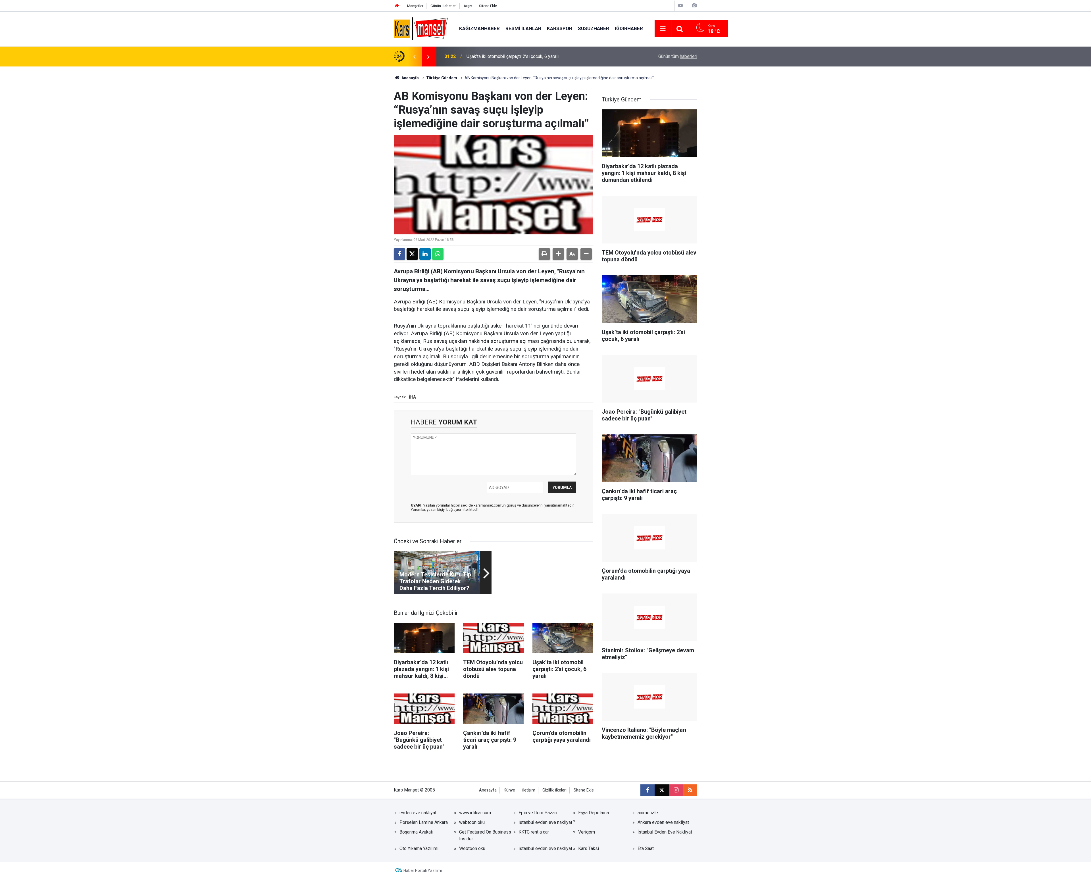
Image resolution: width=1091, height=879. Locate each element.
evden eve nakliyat (417, 812)
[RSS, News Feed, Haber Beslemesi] (690, 790)
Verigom (586, 832)
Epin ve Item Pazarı (538, 812)
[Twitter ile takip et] (662, 790)
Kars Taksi (588, 848)
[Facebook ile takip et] (647, 790)
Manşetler (415, 6)
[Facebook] (399, 254)
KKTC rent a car (534, 832)
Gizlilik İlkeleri (554, 790)
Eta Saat (646, 848)
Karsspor (559, 28)
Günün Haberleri (443, 6)
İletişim (528, 790)
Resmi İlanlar (523, 28)
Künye (509, 790)
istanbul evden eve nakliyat (545, 822)
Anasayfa (410, 78)
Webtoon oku (472, 848)
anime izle (648, 812)
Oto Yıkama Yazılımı (418, 848)
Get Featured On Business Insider (485, 835)
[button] (558, 254)
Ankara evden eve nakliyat (663, 822)
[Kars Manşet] (421, 28)
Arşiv (468, 6)
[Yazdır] (544, 254)
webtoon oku (472, 822)
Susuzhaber (593, 28)
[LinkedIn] (425, 254)
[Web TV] (680, 5)
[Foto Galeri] (694, 5)
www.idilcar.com (475, 812)
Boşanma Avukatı (416, 832)
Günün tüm (677, 56)
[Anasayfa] (397, 6)
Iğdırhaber (629, 28)
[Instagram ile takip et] (676, 790)
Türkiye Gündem (441, 78)
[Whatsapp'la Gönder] (438, 254)
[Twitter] (412, 254)
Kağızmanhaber (479, 28)
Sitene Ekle (488, 6)
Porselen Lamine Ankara (423, 822)
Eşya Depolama (593, 812)
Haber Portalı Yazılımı (422, 870)
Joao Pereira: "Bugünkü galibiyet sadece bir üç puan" (518, 56)
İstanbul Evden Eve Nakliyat (665, 832)
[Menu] (663, 29)
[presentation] (414, 56)
